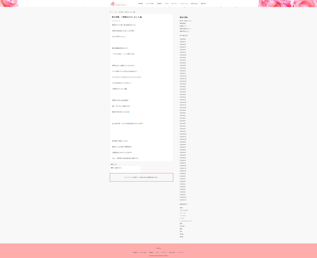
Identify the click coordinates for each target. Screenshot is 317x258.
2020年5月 (183, 152)
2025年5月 (183, 44)
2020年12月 (183, 134)
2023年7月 (183, 60)
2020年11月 (183, 136)
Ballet (181, 207)
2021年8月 (183, 113)
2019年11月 (183, 168)
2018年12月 (183, 197)
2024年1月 (183, 52)
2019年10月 (183, 171)
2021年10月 (183, 107)
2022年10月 (183, 81)
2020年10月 (183, 139)
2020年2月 (183, 160)
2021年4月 (183, 123)
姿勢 (181, 223)
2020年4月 (183, 155)
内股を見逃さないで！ (185, 28)
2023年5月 (183, 65)
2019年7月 (183, 178)
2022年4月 (183, 92)
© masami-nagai (153, 255)
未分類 (181, 234)
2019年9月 (183, 173)
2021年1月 (182, 131)
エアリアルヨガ (184, 210)
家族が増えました (184, 31)
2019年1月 (182, 194)
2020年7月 (183, 147)
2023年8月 (183, 57)
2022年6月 (183, 86)
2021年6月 (183, 118)
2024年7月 (183, 47)
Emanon (166, 255)
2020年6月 (183, 149)
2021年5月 (183, 121)
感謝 (181, 228)
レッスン (182, 218)
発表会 (181, 236)
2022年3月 (183, 94)
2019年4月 (183, 186)
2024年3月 (183, 49)
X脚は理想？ (183, 23)
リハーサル (183, 215)
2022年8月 (183, 84)
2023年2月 (183, 70)
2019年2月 (183, 192)
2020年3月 (183, 157)
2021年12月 (183, 102)
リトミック (183, 213)
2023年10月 (183, 55)
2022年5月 (183, 89)
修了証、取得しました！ (186, 20)
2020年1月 (183, 163)
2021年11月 (183, 105)
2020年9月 (183, 142)
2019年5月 (183, 184)
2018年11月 (183, 200)
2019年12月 (183, 165)
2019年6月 (183, 181)
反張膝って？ (183, 26)
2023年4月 (183, 68)
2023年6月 (183, 63)
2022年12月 (183, 76)
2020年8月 (183, 144)
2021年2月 (183, 128)
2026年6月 (183, 39)
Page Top (158, 248)
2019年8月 (183, 176)
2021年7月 (183, 115)
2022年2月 (183, 97)
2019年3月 (183, 189)
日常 (181, 231)
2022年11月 (183, 78)
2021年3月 (183, 126)
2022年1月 (183, 99)
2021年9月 (183, 110)
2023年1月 (183, 73)
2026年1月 (183, 41)
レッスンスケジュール (185, 221)
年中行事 (182, 226)
